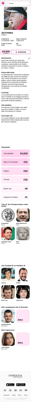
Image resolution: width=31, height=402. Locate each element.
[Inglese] (5, 390)
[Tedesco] (26, 390)
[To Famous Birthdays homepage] (3, 3)
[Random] (25, 9)
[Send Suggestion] (29, 58)
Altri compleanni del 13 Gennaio (14, 307)
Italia (3, 45)
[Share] (6, 9)
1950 (12, 40)
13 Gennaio (5, 40)
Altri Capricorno (7, 330)
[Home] (15, 376)
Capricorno (20, 40)
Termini (25, 395)
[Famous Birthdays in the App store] (10, 384)
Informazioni (6, 395)
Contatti (13, 395)
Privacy (20, 395)
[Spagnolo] (10, 390)
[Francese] (21, 390)
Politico (3, 35)
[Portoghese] (15, 390)
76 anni (18, 45)
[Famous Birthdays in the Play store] (20, 384)
